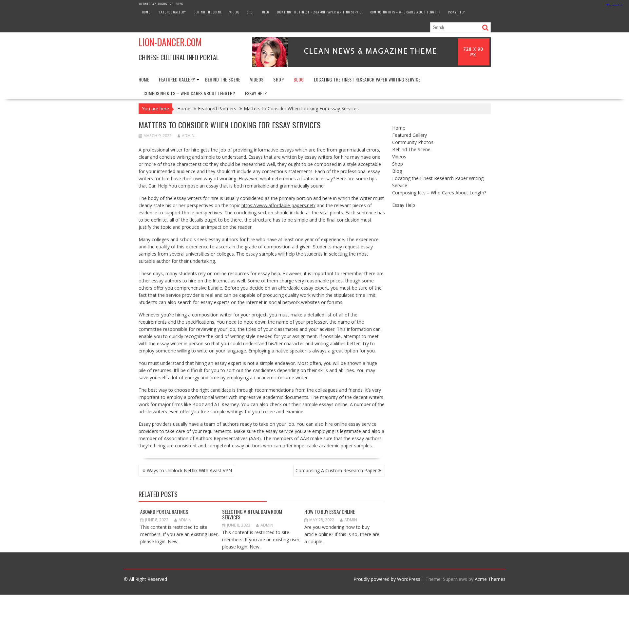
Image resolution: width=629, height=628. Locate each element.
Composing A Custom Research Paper (336, 470)
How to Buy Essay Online (329, 511)
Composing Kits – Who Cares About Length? (405, 11)
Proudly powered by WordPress (386, 579)
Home (146, 11)
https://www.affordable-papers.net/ (278, 205)
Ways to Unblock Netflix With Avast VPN (189, 470)
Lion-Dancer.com (170, 42)
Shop (251, 11)
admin (188, 135)
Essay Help (456, 11)
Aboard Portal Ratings (164, 511)
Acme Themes (490, 579)
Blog (265, 11)
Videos (234, 11)
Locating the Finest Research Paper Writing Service (320, 11)
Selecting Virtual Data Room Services (252, 514)
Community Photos (412, 142)
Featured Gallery (172, 11)
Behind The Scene (208, 11)
